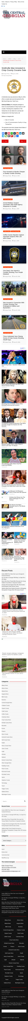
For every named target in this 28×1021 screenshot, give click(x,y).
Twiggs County (5, 788)
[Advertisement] (14, 36)
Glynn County (5, 734)
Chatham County (6, 705)
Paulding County (5, 765)
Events (3, 728)
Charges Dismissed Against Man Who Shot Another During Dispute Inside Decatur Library (14, 824)
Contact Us (4, 4)
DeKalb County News (7, 722)
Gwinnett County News (7, 737)
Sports (3, 777)
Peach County (5, 768)
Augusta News (5, 694)
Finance (3, 731)
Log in (3, 849)
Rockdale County (6, 774)
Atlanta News (5, 691)
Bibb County (4, 696)
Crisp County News (7, 75)
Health (3, 742)
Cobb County (5, 711)
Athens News (5, 688)
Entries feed (4, 852)
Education (4, 725)
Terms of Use (21, 1)
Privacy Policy (13, 1)
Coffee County (7, 231)
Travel (3, 785)
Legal (3, 751)
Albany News (5, 685)
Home (3, 1)
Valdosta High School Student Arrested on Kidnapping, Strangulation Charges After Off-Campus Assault (14, 830)
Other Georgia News (6, 762)
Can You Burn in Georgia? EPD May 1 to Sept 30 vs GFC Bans (14, 815)
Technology (4, 783)
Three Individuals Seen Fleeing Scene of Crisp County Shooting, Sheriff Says (13, 338)
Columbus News (5, 717)
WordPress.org (5, 857)
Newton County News (7, 760)
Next (22, 141)
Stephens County (6, 780)
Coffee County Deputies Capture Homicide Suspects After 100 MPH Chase (13, 236)
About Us (7, 1)
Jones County (5, 748)
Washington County (6, 794)
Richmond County (6, 771)
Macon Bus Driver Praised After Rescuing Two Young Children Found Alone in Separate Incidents (13, 820)
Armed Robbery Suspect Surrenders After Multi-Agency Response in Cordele (12, 204)
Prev (6, 141)
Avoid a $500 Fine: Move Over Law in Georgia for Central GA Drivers (13, 810)
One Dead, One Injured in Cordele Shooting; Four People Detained (13, 272)
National (3, 757)
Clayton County (5, 708)
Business (4, 699)
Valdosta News (5, 791)
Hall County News (6, 740)
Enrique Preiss (6, 73)
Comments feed (5, 855)
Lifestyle (4, 754)
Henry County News (6, 745)
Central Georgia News (7, 702)
